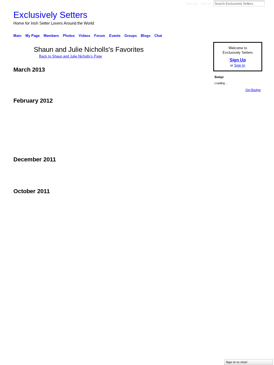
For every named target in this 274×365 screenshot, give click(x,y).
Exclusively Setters (50, 15)
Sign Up (192, 4)
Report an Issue (222, 257)
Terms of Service (250, 257)
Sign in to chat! (237, 362)
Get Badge (253, 90)
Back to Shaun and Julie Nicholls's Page (70, 56)
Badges (201, 257)
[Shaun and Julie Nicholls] (22, 59)
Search (269, 3)
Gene (46, 257)
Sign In (206, 4)
